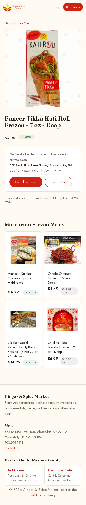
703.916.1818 (14, 442)
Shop (56, 7)
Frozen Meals (22, 23)
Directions (73, 7)
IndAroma (38, 495)
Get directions (26, 182)
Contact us (58, 182)
